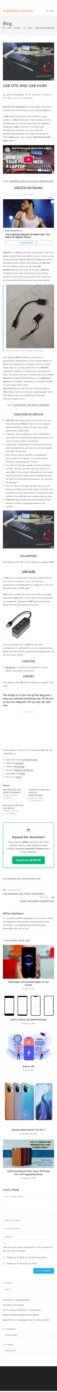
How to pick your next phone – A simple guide (22, 1310)
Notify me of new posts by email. (22, 1263)
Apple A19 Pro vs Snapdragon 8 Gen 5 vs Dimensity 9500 (26, 1320)
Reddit (22, 773)
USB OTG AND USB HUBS (45, 28)
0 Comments (26, 98)
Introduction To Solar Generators (16, 1300)
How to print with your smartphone (13, 806)
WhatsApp (19, 766)
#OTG (19, 879)
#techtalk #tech (29, 879)
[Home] (4, 28)
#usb (38, 879)
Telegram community (23, 770)
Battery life (28, 1066)
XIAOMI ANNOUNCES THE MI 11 (28, 1129)
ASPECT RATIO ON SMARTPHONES (28, 1019)
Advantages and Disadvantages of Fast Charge (28, 983)
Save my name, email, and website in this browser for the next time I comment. (27, 1249)
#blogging (11, 879)
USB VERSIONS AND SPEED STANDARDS (31, 405)
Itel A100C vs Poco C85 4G (13, 1305)
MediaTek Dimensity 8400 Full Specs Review (21, 1315)
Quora (19, 777)
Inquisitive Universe (18, 10)
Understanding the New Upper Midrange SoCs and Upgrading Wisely (28, 1173)
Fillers (10, 98)
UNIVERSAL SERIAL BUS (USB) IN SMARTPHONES (31, 181)
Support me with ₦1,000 (28, 860)
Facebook (19, 763)
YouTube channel (30, 759)
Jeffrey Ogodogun (15, 94)
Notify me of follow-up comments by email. (27, 1257)
